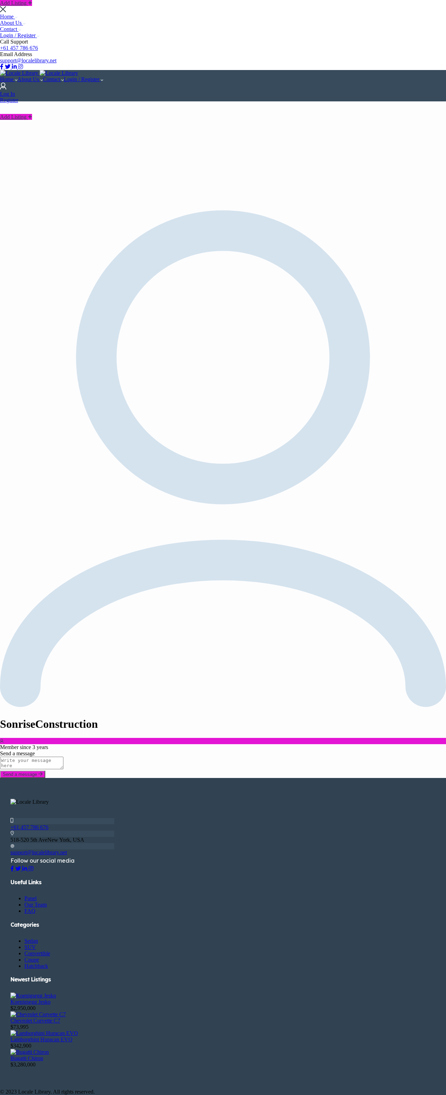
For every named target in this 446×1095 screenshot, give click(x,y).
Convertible (37, 953)
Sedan (31, 941)
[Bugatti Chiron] (29, 1052)
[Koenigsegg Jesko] (33, 995)
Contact (9, 29)
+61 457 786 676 (19, 48)
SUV (30, 947)
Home (7, 17)
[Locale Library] (20, 73)
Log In (7, 94)
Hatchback (36, 966)
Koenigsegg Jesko (30, 1002)
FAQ (30, 911)
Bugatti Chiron (26, 1058)
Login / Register (18, 35)
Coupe (31, 960)
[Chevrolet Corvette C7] (38, 1014)
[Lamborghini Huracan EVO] (44, 1033)
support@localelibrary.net (28, 60)
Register (9, 100)
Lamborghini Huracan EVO (41, 1039)
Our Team (35, 905)
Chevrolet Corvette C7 (35, 1021)
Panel (30, 898)
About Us (11, 23)
